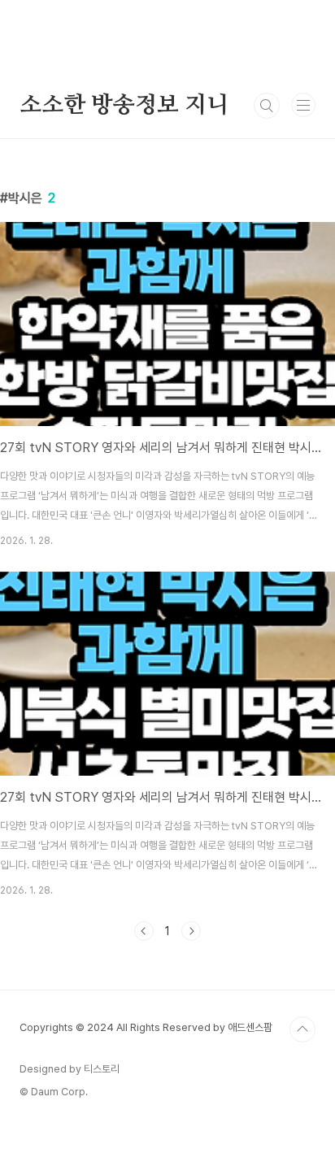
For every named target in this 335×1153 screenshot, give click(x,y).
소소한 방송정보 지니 (124, 105)
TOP (302, 1029)
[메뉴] (303, 105)
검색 (267, 106)
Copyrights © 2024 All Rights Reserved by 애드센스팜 (146, 1027)
